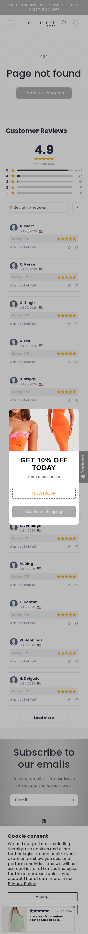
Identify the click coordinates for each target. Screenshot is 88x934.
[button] (44, 493)
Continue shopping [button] (44, 511)
